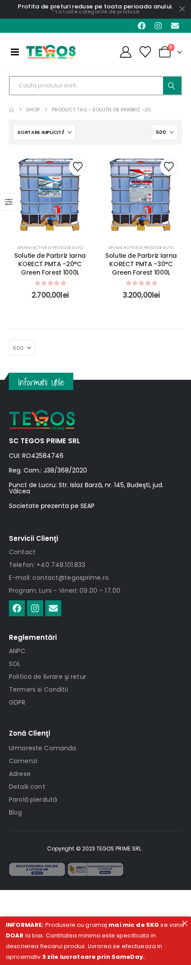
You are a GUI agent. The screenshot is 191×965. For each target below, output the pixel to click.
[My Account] (125, 52)
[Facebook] (142, 26)
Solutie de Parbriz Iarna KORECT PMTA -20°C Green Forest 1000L (50, 264)
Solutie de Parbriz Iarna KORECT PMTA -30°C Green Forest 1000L (141, 264)
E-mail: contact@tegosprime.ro (59, 577)
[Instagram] (158, 26)
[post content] (50, 195)
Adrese (20, 773)
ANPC (17, 650)
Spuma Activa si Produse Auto (50, 247)
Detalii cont (27, 786)
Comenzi (23, 760)
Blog (15, 812)
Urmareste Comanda (42, 748)
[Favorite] (145, 52)
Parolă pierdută (33, 799)
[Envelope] (175, 26)
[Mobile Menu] (14, 52)
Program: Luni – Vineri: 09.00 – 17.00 (64, 590)
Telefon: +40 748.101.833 (47, 564)
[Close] (184, 923)
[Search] (172, 86)
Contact (22, 551)
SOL (14, 663)
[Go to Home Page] (11, 109)
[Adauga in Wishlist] (77, 166)
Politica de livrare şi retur (47, 676)
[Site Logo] (51, 52)
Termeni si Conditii (38, 689)
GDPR (17, 702)
